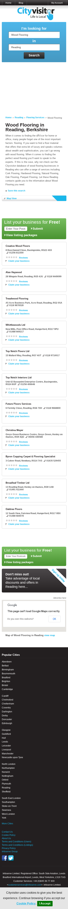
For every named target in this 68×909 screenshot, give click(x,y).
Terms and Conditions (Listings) (17, 845)
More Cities (7, 823)
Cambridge (7, 689)
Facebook (4, 858)
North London (8, 764)
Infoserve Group (10, 851)
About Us (6, 838)
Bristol (5, 685)
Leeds (5, 741)
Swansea (6, 810)
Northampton (8, 768)
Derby (5, 715)
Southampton (8, 802)
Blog (21, 3)
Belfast (5, 665)
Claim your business (19, 261)
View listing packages (21, 235)
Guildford (6, 734)
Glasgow (6, 730)
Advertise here (59, 598)
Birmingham (8, 669)
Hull (4, 738)
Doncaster (7, 719)
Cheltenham (8, 703)
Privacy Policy (9, 848)
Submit (38, 228)
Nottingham (7, 776)
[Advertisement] (34, 87)
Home (8, 3)
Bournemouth (8, 673)
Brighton (6, 681)
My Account (57, 3)
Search (34, 55)
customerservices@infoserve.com (24, 885)
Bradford (6, 677)
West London (8, 814)
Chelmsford (7, 699)
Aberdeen (7, 661)
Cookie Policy (26, 903)
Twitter (11, 858)
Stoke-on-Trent (9, 806)
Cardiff (5, 696)
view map (49, 635)
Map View (12, 198)
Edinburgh (7, 723)
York (4, 818)
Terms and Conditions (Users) (16, 841)
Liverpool (6, 749)
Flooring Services (35, 117)
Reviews (23, 257)
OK (54, 619)
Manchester (7, 753)
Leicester (6, 745)
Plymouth (6, 783)
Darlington (7, 711)
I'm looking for (34, 28)
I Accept (44, 903)
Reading (19, 117)
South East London (11, 798)
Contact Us (7, 832)
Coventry (6, 707)
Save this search (16, 190)
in (34, 41)
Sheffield (6, 791)
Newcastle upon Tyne (12, 757)
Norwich (6, 772)
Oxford (5, 779)
